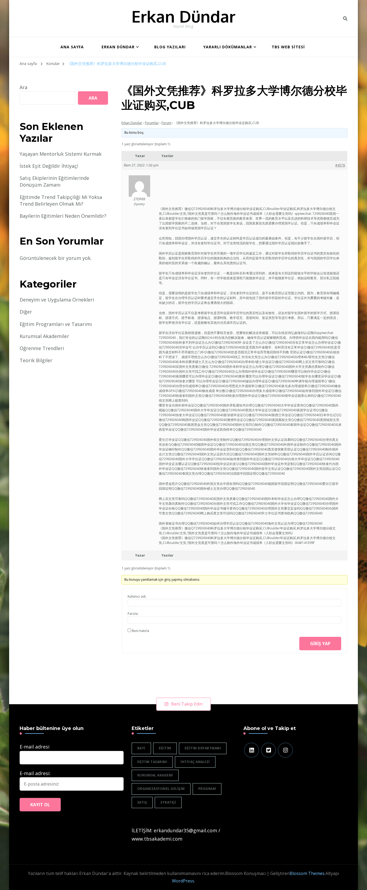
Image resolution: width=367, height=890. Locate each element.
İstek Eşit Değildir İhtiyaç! (49, 166)
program (207, 788)
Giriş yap (320, 643)
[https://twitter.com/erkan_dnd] (268, 750)
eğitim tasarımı (152, 762)
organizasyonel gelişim (161, 788)
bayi (141, 748)
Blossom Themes (307, 873)
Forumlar (152, 123)
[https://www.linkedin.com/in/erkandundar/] (251, 750)
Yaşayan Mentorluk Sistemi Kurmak (61, 154)
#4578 (340, 165)
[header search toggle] (345, 18)
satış (142, 802)
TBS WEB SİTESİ (288, 46)
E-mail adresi (34, 746)
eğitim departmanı (203, 748)
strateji (168, 802)
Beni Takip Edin (187, 704)
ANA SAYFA (72, 46)
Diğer (26, 311)
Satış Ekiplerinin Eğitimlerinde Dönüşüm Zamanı (54, 181)
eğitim (165, 748)
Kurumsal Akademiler (44, 336)
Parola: (133, 613)
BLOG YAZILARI (170, 46)
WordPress (183, 881)
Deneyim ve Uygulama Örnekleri (57, 299)
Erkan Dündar (183, 16)
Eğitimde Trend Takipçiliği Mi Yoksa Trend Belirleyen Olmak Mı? (61, 200)
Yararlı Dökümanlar (227, 46)
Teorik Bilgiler (36, 360)
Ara (23, 87)
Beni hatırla (140, 631)
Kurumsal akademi (155, 775)
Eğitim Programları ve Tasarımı (56, 324)
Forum (166, 123)
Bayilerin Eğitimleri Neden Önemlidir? (63, 216)
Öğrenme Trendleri (42, 348)
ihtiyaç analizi (195, 762)
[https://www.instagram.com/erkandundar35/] (285, 750)
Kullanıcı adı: (137, 596)
